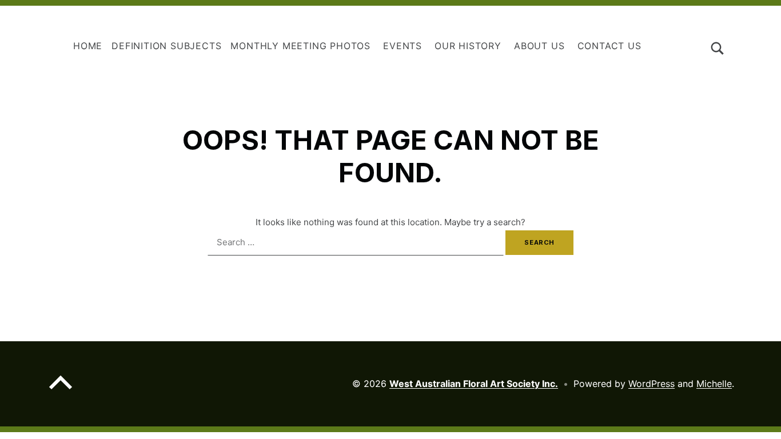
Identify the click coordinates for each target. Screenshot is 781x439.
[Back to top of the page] (60, 391)
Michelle (714, 383)
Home (87, 45)
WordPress (651, 383)
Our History (468, 45)
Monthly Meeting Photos (300, 45)
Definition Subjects (166, 45)
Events (402, 45)
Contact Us (609, 45)
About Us (539, 45)
